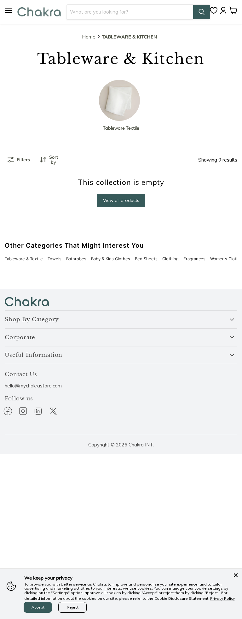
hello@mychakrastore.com (33, 385)
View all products (121, 200)
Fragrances (194, 258)
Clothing (170, 258)
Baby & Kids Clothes (110, 258)
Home (88, 36)
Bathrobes (76, 258)
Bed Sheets (146, 258)
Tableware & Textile (24, 258)
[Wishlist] (215, 10)
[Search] (201, 12)
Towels (54, 258)
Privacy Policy (222, 598)
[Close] (236, 575)
